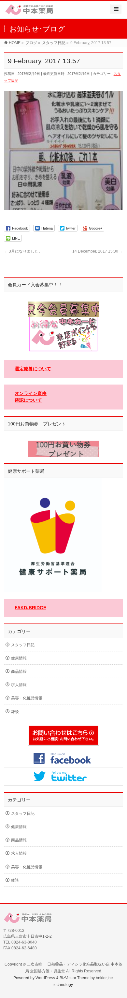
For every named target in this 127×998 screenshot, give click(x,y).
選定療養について (33, 368)
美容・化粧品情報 (26, 698)
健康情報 (19, 658)
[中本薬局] (29, 11)
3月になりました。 (23, 251)
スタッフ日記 (23, 645)
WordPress (45, 978)
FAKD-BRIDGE (30, 607)
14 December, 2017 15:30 (97, 251)
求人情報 (19, 685)
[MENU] (116, 9)
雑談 (15, 711)
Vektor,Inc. (105, 978)
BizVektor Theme (75, 978)
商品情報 (19, 671)
